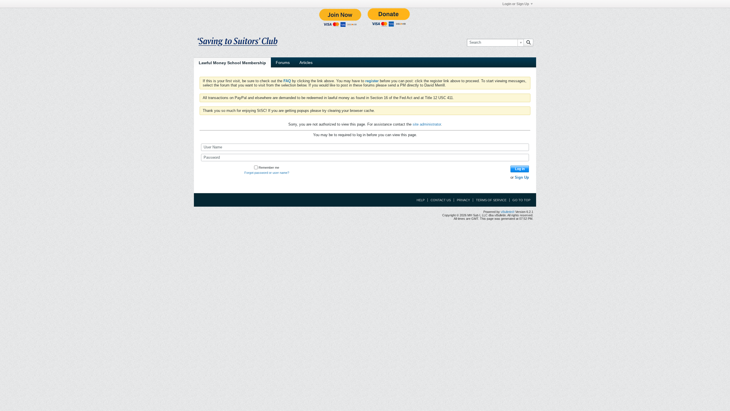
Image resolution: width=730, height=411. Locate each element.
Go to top (521, 200)
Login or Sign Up (515, 4)
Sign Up (522, 177)
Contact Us (441, 200)
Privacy (463, 200)
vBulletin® (507, 211)
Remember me (269, 167)
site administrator (427, 124)
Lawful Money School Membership (232, 63)
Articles (306, 62)
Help (421, 200)
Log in (520, 169)
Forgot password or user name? (266, 172)
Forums (283, 62)
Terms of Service (491, 200)
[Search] (528, 42)
